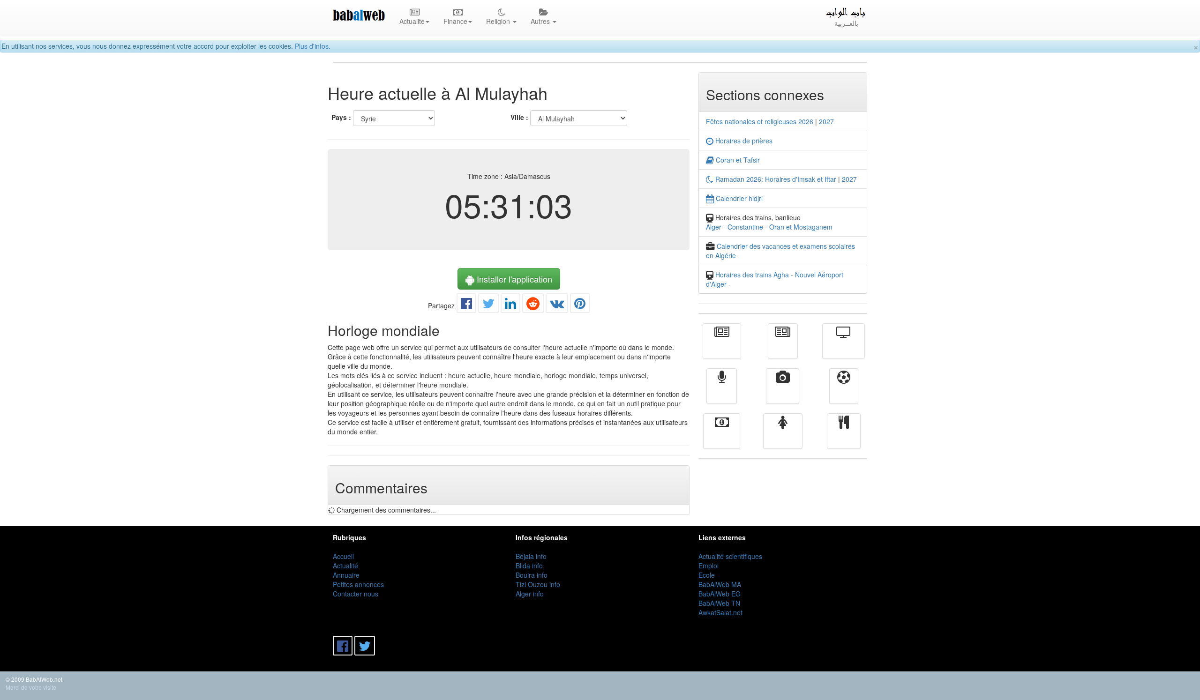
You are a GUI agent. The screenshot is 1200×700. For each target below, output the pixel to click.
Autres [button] (541, 21)
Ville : (519, 117)
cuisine (843, 437)
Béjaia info (531, 556)
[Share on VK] (557, 305)
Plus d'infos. (312, 46)
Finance (722, 437)
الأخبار (782, 347)
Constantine (745, 226)
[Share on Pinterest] (580, 305)
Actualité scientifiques (730, 556)
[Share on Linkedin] (510, 305)
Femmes (783, 437)
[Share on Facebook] (466, 305)
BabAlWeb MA (719, 584)
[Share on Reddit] (533, 305)
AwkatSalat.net (720, 612)
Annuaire (346, 575)
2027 (826, 121)
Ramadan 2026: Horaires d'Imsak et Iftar (774, 179)
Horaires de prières (742, 140)
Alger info (530, 593)
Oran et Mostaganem (800, 226)
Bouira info (532, 575)
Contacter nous (355, 593)
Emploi (708, 565)
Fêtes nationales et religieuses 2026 (759, 121)
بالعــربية (846, 23)
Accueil (343, 556)
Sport (844, 392)
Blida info (529, 565)
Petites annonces (358, 584)
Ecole (706, 575)
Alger (713, 226)
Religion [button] (499, 21)
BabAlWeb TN (719, 603)
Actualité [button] (412, 21)
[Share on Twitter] (488, 305)
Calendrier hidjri (738, 198)
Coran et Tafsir (737, 159)
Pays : (341, 117)
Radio (721, 392)
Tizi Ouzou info (538, 584)
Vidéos (782, 392)
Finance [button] (455, 21)
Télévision (843, 347)
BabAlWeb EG (719, 593)
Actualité (722, 347)
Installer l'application (513, 279)
